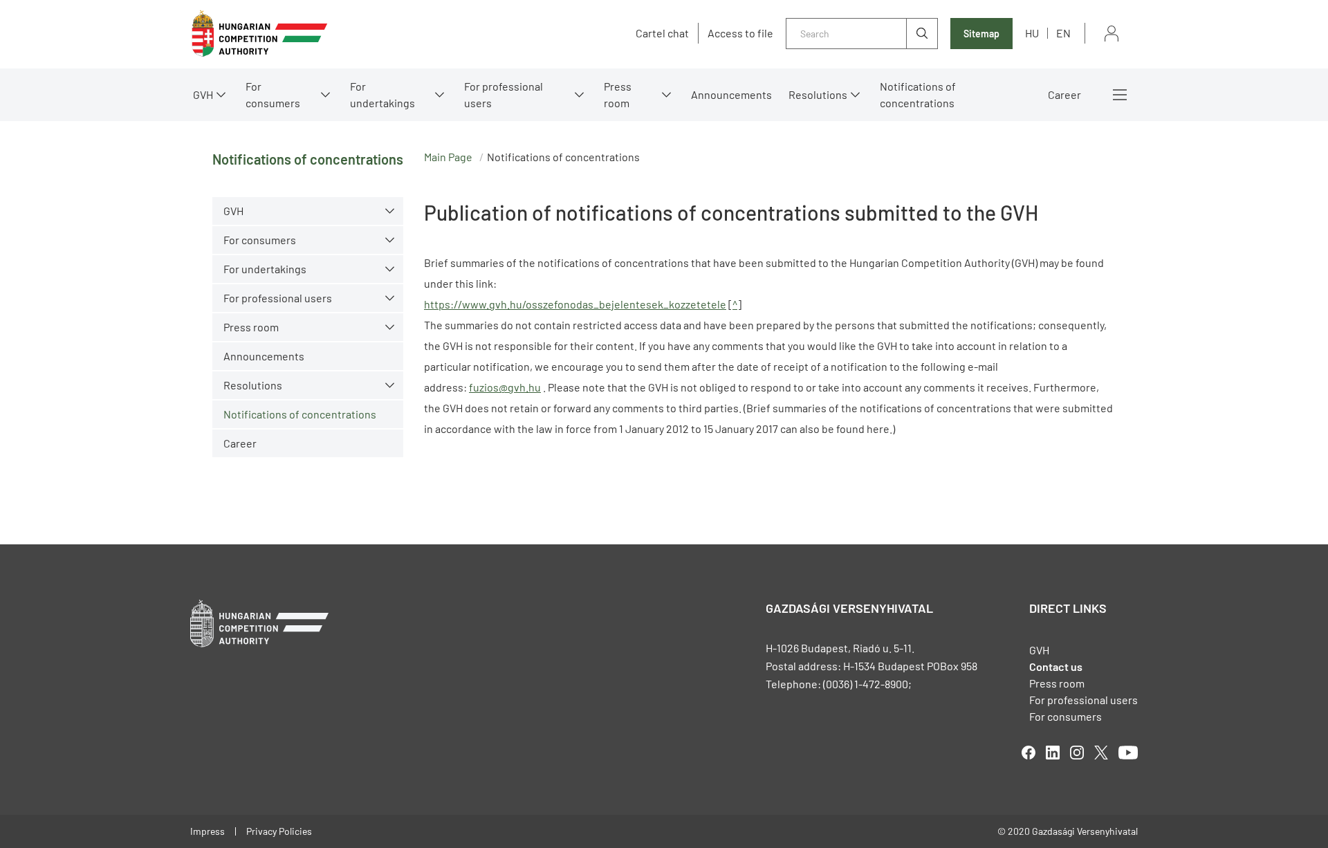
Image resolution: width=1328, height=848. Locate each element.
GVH (203, 94)
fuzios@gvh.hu (505, 387)
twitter (1101, 752)
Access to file (740, 33)
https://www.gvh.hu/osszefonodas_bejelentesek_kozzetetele (575, 304)
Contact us (1055, 666)
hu (1032, 32)
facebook (1028, 752)
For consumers (1065, 716)
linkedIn (1053, 752)
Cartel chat (662, 33)
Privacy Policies (279, 831)
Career (1064, 94)
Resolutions (817, 94)
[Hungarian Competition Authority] (259, 33)
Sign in (1111, 33)
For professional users (503, 94)
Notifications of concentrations (918, 94)
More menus (1120, 95)
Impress (207, 831)
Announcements (731, 94)
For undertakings (382, 94)
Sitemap (981, 33)
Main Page (448, 156)
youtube (1128, 752)
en (1063, 32)
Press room (617, 94)
